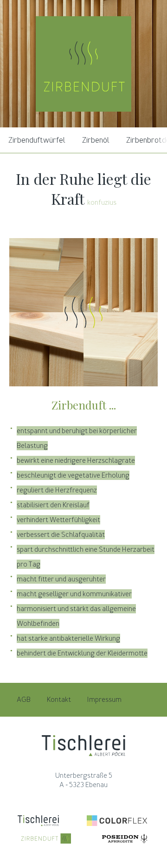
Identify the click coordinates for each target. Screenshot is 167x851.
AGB (24, 699)
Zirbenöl (95, 140)
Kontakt (59, 699)
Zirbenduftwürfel (36, 140)
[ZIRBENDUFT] (83, 109)
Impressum (104, 699)
